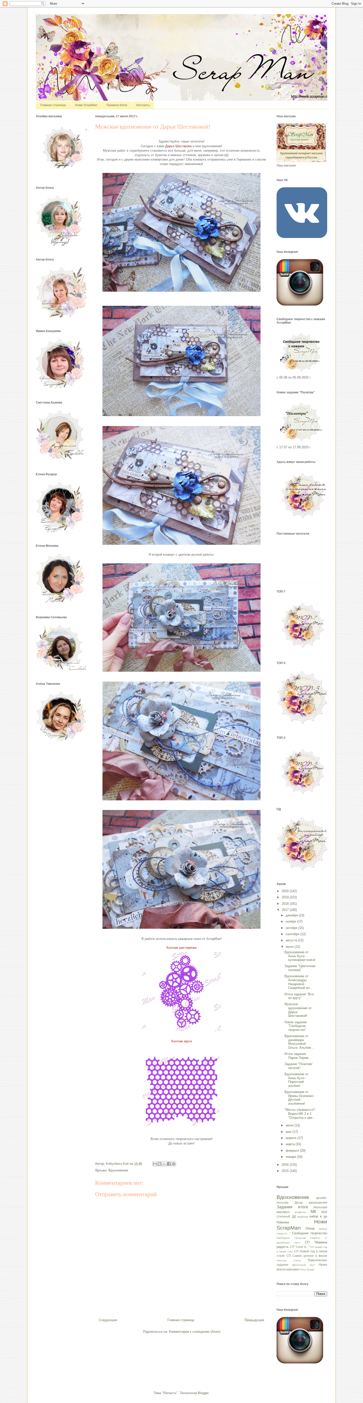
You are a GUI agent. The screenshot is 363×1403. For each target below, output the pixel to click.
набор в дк (318, 1216)
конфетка (300, 1212)
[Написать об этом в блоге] (159, 1163)
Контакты (143, 105)
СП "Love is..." (299, 1246)
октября (292, 928)
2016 (286, 1164)
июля (290, 947)
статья (297, 1260)
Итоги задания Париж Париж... (297, 1056)
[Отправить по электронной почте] (154, 1163)
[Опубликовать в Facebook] (168, 1163)
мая (289, 1132)
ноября (291, 921)
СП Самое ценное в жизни (306, 1255)
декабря (292, 915)
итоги (303, 1207)
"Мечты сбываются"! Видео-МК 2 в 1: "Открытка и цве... (299, 1113)
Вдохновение (118, 1170)
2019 (286, 897)
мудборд (303, 1216)
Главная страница (53, 105)
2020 (286, 891)
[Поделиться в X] (164, 1163)
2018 (286, 903)
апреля (291, 1138)
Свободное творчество (309, 1233)
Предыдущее (254, 1320)
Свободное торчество (291, 1238)
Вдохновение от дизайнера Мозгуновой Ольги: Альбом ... (299, 1041)
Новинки (283, 1222)
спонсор (281, 1260)
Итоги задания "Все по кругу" (299, 996)
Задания (284, 1207)
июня (290, 1125)
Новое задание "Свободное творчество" (295, 1026)
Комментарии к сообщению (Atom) (194, 1331)
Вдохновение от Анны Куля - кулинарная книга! (299, 956)
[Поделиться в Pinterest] (173, 1163)
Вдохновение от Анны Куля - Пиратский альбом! (296, 1080)
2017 (286, 910)
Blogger (203, 1393)
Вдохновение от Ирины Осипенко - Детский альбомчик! (299, 1097)
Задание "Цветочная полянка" (299, 968)
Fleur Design (307, 1269)
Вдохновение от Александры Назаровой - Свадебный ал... (298, 982)
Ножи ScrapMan (86, 105)
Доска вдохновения (311, 1202)
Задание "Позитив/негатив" (298, 1066)
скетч (297, 1242)
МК (313, 1212)
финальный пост (303, 1264)
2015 (286, 1171)
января (291, 1157)
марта (291, 1144)
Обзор (310, 1228)
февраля (293, 1150)
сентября (293, 934)
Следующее (108, 1320)
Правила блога (116, 105)
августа (292, 940)
